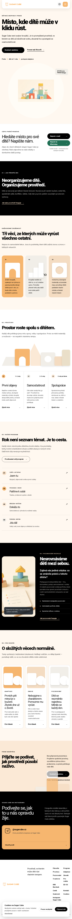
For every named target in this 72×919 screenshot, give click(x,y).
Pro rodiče (65, 880)
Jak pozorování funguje (50, 618)
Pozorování (57, 875)
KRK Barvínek (56, 886)
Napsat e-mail (58, 136)
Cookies (66, 894)
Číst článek (13, 724)
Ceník (55, 890)
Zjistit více (11, 407)
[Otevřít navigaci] (65, 4)
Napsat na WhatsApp (58, 143)
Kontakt (66, 890)
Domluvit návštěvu (13, 50)
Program (66, 868)
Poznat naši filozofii (35, 50)
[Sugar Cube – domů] (13, 4)
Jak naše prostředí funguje (13, 203)
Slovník (66, 875)
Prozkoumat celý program (16, 459)
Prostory (56, 872)
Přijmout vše (61, 909)
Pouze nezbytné (46, 909)
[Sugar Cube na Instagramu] (59, 4)
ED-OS (65, 885)
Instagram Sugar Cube (57, 899)
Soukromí (56, 894)
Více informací (8, 913)
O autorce (56, 879)
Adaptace (66, 872)
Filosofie (56, 868)
